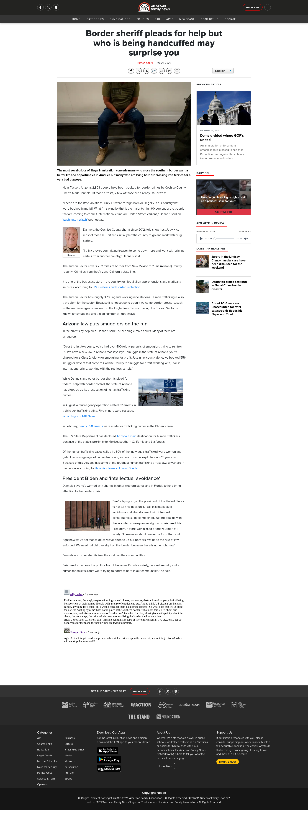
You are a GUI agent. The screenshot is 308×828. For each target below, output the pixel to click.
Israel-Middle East (75, 749)
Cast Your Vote (223, 211)
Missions (70, 761)
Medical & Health (47, 761)
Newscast (187, 19)
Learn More (165, 766)
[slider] (224, 238)
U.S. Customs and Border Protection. (117, 287)
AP (39, 738)
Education (43, 749)
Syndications (120, 19)
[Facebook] (40, 7)
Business (70, 738)
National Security (47, 767)
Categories (95, 19)
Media (68, 755)
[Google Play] (110, 760)
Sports (68, 778)
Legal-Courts (44, 755)
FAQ (157, 19)
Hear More (245, 231)
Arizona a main (126, 436)
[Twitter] (48, 7)
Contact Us (210, 19)
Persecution (71, 767)
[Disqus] (124, 632)
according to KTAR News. (79, 416)
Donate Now (227, 761)
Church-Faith (44, 743)
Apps (169, 19)
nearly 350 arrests (91, 426)
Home (76, 19)
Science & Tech (46, 778)
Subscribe (253, 7)
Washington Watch (75, 220)
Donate (230, 19)
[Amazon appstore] (109, 769)
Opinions (42, 784)
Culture (69, 743)
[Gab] (56, 7)
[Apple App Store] (108, 751)
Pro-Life (69, 772)
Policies (143, 19)
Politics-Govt (44, 772)
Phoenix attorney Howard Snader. (116, 468)
